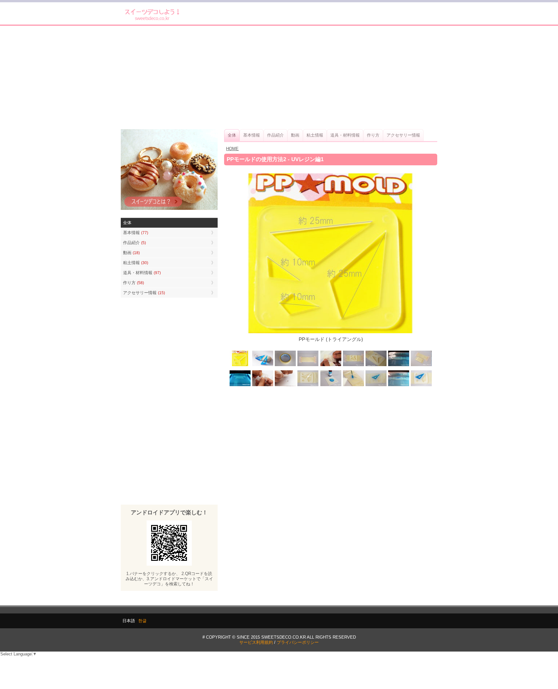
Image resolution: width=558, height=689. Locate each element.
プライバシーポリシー (298, 642)
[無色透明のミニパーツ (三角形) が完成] (285, 385)
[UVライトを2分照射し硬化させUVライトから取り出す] (398, 385)
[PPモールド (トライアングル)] (240, 365)
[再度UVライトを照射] (240, 385)
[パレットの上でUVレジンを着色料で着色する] (330, 385)
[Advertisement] (279, 77)
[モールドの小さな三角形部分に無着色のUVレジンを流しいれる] (376, 365)
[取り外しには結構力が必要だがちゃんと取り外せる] (263, 385)
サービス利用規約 (256, 642)
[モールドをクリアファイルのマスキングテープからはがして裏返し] (421, 365)
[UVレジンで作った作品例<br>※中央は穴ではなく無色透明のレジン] (263, 365)
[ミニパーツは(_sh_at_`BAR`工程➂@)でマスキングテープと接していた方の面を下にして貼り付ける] (308, 385)
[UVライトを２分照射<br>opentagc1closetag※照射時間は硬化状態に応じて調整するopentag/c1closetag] (398, 365)
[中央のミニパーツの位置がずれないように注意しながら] (353, 385)
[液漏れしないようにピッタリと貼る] (330, 365)
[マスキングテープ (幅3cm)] (285, 365)
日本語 (128, 620)
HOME (232, 148)
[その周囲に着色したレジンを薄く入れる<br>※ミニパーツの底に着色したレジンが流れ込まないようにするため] (376, 385)
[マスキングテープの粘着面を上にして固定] (308, 365)
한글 (142, 620)
